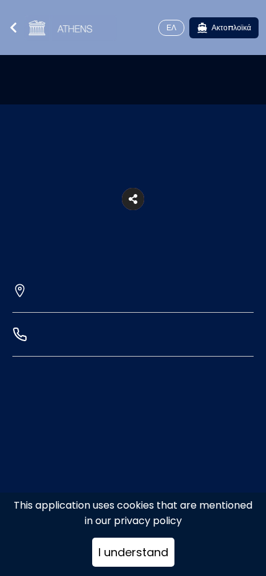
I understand (133, 552)
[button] (133, 199)
